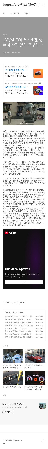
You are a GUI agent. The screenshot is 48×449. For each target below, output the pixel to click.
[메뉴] (43, 4)
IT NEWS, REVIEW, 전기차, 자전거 (14, 407)
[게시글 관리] (14, 302)
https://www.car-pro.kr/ (14, 67)
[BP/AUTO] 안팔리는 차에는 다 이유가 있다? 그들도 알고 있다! (18, 332)
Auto (8, 312)
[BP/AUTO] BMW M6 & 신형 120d (17, 325)
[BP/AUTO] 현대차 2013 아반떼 (16, 319)
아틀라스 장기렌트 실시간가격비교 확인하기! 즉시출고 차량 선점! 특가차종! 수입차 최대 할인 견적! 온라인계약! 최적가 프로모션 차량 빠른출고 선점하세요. (16, 74)
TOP (43, 441)
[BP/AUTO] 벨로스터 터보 (14, 328)
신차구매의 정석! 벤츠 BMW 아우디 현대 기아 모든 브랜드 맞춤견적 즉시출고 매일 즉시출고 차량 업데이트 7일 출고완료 (16, 91)
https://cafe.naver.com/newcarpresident (21, 84)
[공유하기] (11, 302)
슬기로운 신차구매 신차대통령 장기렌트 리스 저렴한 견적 (17, 87)
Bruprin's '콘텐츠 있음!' (19, 4)
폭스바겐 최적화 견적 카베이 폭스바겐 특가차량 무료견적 (17, 70)
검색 (38, 4)
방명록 (27, 13)
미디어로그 (14, 13)
